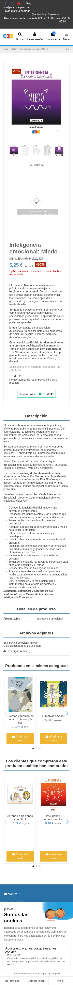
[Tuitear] (15, 376)
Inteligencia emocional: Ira (53, 817)
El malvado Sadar (53, 715)
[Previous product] (66, 49)
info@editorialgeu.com (16, 7)
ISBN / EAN (16, 258)
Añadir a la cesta (22, 738)
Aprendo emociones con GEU (20, 817)
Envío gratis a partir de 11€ (19, 10)
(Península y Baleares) (45, 14)
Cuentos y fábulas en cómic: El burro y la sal (20, 719)
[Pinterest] (19, 376)
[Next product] (69, 49)
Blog (29, 3)
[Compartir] (11, 376)
